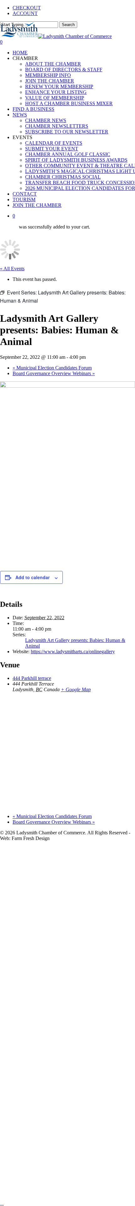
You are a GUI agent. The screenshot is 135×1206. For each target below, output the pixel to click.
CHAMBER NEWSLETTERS (64, 980)
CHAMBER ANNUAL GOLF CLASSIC (78, 1027)
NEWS (22, 961)
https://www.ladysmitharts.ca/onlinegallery (73, 651)
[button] (2, 1203)
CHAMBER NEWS (51, 971)
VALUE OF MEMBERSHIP (62, 924)
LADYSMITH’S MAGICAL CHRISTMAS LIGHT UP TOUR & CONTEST (73, 1084)
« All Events (12, 268)
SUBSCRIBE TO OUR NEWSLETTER (77, 990)
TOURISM (28, 1159)
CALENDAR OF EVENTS (60, 1008)
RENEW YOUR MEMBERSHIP (68, 905)
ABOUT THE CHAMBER (60, 867)
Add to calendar (32, 577)
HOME (22, 848)
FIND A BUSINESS (40, 952)
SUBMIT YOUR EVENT (58, 1018)
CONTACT (28, 1150)
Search (68, 24)
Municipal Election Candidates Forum (52, 367)
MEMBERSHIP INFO (55, 886)
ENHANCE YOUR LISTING (64, 914)
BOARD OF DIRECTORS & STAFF (73, 877)
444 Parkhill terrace (32, 678)
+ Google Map (76, 689)
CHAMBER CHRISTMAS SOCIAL (72, 1103)
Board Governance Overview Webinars (54, 373)
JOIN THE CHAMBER (56, 895)
